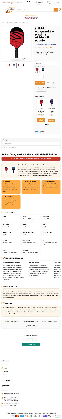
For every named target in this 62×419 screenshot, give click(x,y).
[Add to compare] (53, 83)
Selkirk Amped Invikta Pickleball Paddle (51, 110)
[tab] (46, 124)
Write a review (31, 344)
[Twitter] (27, 2)
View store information (41, 91)
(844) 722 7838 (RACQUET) (10, 405)
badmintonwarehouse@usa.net (11, 403)
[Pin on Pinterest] (43, 131)
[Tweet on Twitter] (38, 131)
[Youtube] (27, 4)
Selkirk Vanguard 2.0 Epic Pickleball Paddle (40, 110)
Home (3, 22)
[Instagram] (29, 2)
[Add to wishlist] (48, 83)
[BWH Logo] (10, 10)
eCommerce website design (42, 413)
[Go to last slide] (36, 111)
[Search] (56, 10)
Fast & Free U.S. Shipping (51, 321)
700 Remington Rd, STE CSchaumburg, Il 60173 (31, 17)
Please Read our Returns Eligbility (45, 44)
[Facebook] (25, 2)
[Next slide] (57, 111)
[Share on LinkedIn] (41, 131)
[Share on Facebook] (36, 131)
